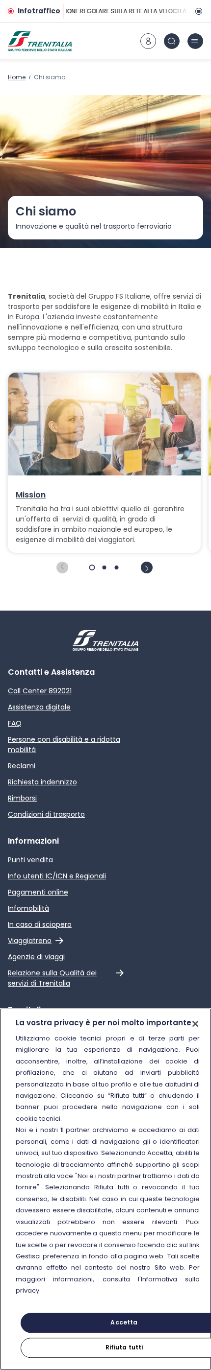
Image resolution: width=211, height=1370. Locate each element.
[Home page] (40, 41)
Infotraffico (39, 11)
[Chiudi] (195, 1024)
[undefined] (62, 567)
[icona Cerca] (172, 41)
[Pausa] (197, 11)
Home (17, 77)
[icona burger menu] (195, 41)
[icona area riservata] (148, 41)
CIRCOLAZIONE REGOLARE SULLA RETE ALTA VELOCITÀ (110, 11)
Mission (31, 495)
